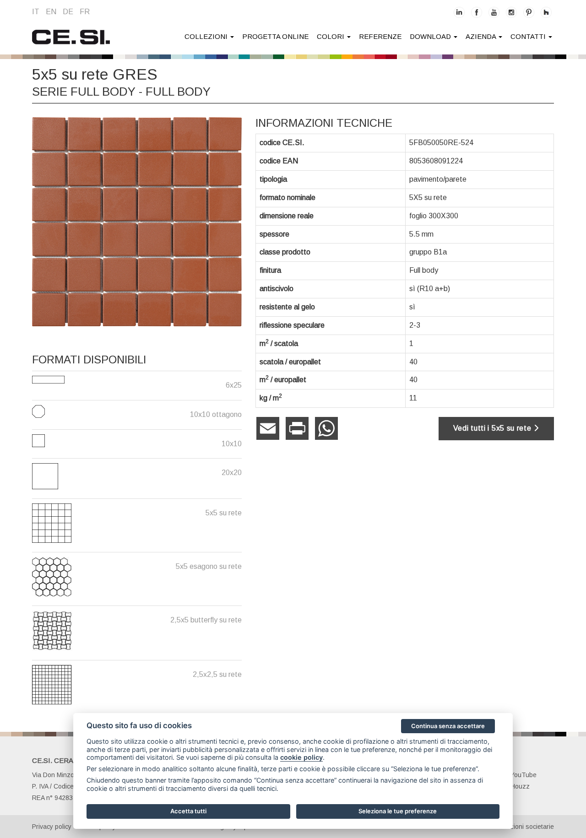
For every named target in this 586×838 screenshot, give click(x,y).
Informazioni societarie (521, 826)
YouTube (523, 775)
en (51, 12)
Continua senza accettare (448, 726)
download (431, 36)
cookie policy (301, 757)
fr (85, 12)
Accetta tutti (188, 811)
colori (331, 36)
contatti (529, 36)
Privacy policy (51, 826)
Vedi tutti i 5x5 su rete (493, 428)
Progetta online (275, 36)
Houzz (520, 786)
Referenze (380, 36)
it (35, 12)
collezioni (206, 36)
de (68, 12)
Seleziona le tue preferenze (397, 811)
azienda (482, 36)
